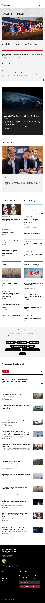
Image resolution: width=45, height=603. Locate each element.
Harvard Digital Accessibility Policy (8, 599)
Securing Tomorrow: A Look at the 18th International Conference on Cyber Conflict (33, 307)
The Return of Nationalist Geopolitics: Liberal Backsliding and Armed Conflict (15, 460)
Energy (31, 346)
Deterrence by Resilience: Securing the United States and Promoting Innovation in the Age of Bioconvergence (33, 220)
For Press (4, 576)
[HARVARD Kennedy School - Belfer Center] (7, 5)
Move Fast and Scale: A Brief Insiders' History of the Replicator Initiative (33, 317)
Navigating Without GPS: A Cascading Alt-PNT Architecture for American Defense (33, 296)
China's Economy (22, 342)
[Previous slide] (6, 188)
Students (4, 580)
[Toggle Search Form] (42, 371)
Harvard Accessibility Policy (7, 597)
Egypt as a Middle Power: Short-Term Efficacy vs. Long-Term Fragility (11, 241)
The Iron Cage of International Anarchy (10, 63)
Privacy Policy (4, 595)
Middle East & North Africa (13, 349)
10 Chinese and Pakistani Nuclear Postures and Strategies (10, 231)
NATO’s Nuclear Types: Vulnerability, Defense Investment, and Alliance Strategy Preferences (15, 528)
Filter (6, 371)
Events (3, 573)
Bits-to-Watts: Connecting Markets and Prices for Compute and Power (11, 282)
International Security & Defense (30, 349)
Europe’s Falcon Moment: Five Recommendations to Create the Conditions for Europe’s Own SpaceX (16, 501)
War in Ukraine (10, 342)
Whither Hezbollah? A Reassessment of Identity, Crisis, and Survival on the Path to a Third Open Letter (11, 219)
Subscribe (4, 582)
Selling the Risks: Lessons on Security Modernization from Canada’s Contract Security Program (33, 283)
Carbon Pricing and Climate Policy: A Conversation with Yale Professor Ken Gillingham (11, 306)
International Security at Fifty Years (12, 394)
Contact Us (4, 587)
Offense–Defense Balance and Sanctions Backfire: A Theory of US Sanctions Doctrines (10, 252)
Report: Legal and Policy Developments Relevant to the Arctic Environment (16, 474)
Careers (3, 584)
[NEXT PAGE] (11, 537)
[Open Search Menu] (39, 5)
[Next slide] (9, 188)
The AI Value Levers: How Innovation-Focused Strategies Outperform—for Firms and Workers (33, 254)
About (3, 571)
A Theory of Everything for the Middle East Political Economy (11, 316)
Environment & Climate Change (19, 346)
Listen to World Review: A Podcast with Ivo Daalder (21, 117)
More (42, 5)
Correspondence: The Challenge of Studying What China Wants (16, 72)
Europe (22, 353)
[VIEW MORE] (5, 131)
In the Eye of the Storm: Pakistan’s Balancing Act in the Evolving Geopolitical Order (10, 295)
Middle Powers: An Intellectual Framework (19, 44)
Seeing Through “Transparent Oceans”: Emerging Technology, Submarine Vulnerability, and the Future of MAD (16, 407)
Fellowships (4, 578)
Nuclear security (34, 342)
